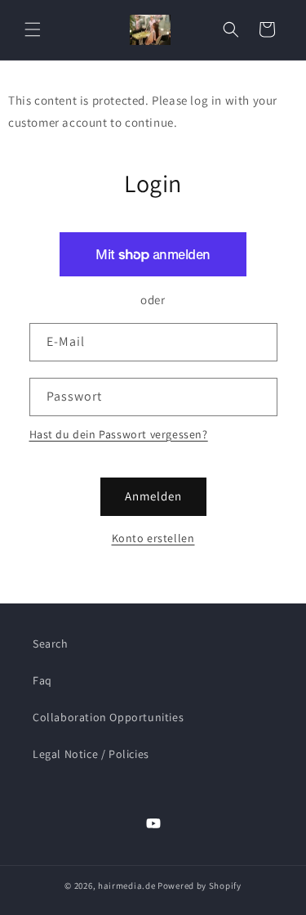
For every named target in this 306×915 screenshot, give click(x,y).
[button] (33, 29)
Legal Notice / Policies (91, 754)
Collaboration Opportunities (108, 717)
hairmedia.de (126, 885)
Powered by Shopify (199, 885)
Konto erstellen (153, 538)
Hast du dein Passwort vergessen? (118, 434)
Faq (42, 680)
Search (51, 643)
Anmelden (153, 496)
